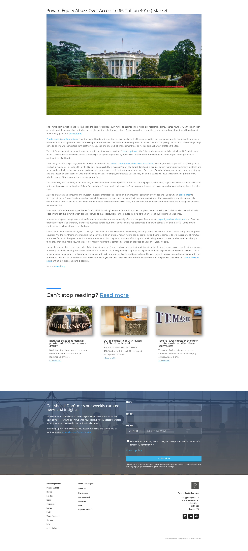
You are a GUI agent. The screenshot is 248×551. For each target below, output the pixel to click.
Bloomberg (59, 266)
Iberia (48, 500)
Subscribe (164, 458)
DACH (48, 512)
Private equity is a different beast (62, 139)
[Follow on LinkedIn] (190, 516)
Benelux (49, 496)
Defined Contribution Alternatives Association (131, 163)
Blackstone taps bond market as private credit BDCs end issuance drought (67, 343)
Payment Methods (85, 509)
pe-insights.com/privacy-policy (76, 432)
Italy (48, 524)
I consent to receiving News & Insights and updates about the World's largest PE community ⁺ (165, 443)
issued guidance (131, 151)
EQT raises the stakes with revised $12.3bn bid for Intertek (123, 342)
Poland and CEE (52, 488)
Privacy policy (134, 450)
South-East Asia (52, 528)
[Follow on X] (185, 516)
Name (129, 401)
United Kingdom (52, 516)
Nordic (49, 492)
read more (55, 360)
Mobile (129, 425)
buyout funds (75, 133)
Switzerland (50, 504)
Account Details (84, 497)
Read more (114, 295)
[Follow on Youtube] (196, 516)
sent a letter (185, 194)
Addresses (82, 501)
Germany (50, 520)
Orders (80, 505)
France (49, 508)
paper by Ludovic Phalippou (171, 219)
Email (129, 413)
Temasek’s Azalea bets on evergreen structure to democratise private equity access (178, 343)
